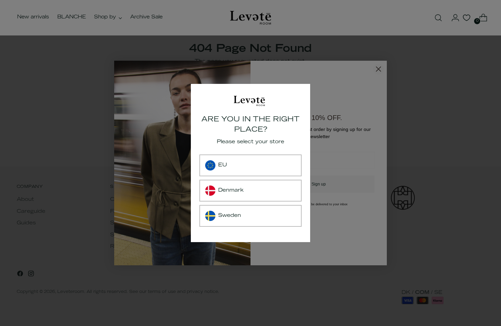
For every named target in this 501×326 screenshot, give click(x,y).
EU (222, 165)
